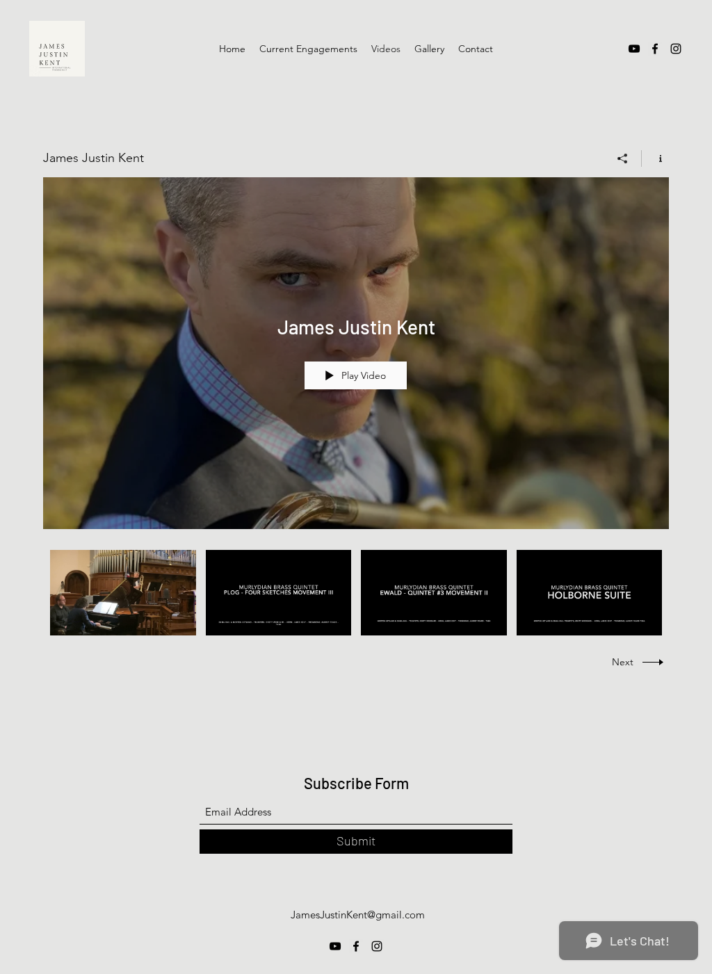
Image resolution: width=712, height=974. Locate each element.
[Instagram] (676, 49)
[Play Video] (123, 593)
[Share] (623, 158)
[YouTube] (634, 49)
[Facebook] (655, 49)
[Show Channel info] (655, 158)
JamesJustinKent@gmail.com (358, 914)
